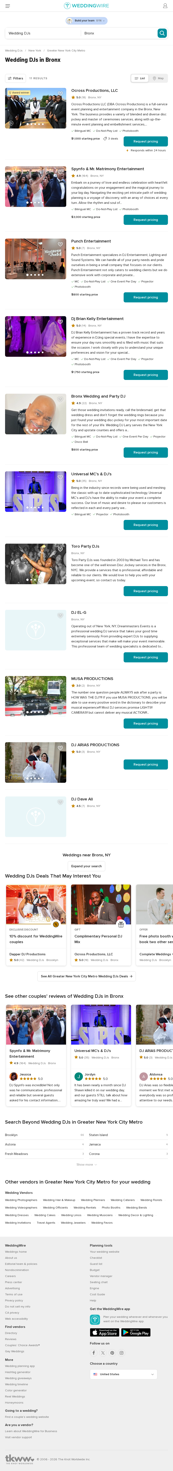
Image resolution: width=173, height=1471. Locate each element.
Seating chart (99, 1282)
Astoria (10, 1144)
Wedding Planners (93, 1200)
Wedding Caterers (123, 1200)
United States (109, 1374)
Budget (95, 1270)
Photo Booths (111, 1207)
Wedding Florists (151, 1200)
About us (11, 1258)
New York (35, 50)
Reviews (10, 1339)
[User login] (165, 6)
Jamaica (95, 1144)
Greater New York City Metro (66, 50)
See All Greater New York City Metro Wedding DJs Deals (84, 976)
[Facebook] (93, 1353)
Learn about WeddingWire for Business (31, 1431)
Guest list (96, 1264)
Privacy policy (14, 1300)
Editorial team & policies (21, 1264)
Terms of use (14, 1294)
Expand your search (86, 866)
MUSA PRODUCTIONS (92, 678)
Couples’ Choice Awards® (22, 1345)
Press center (13, 1282)
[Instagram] (121, 1353)
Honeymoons (14, 1402)
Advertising (12, 1288)
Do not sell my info (17, 1306)
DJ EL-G (78, 612)
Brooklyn (11, 1135)
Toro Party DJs (85, 546)
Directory (11, 1333)
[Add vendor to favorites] (60, 94)
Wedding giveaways (18, 1378)
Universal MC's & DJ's (91, 474)
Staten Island (98, 1135)
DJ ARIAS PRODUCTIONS (95, 744)
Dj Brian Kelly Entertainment (97, 318)
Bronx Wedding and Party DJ (98, 396)
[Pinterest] (112, 1353)
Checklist (96, 1258)
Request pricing (146, 141)
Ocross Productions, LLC (94, 90)
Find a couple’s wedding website (27, 1417)
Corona (94, 1154)
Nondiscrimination (17, 1270)
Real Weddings (15, 1396)
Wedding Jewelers (73, 1223)
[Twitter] (103, 1353)
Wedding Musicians (100, 1215)
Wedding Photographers (21, 1200)
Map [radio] (161, 78)
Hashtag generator (17, 1372)
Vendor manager (101, 1276)
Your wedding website (104, 1252)
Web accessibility (16, 1319)
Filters (18, 78)
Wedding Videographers (21, 1207)
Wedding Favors (102, 1223)
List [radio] (142, 78)
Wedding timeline (16, 1384)
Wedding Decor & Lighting (135, 1215)
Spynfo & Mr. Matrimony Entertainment (107, 168)
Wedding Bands (136, 1207)
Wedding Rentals (85, 1207)
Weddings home (16, 1252)
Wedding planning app (20, 1366)
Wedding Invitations (18, 1223)
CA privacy (12, 1312)
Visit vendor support (18, 1437)
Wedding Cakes (44, 1215)
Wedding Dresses (17, 1215)
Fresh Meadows (16, 1154)
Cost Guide (97, 1294)
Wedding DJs (14, 50)
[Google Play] (136, 1336)
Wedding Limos (71, 1215)
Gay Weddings (14, 1351)
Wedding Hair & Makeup (59, 1200)
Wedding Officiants (55, 1207)
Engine (94, 1288)
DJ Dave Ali (82, 799)
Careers (10, 1276)
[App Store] (104, 1336)
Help (93, 1300)
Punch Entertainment (91, 241)
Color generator (16, 1390)
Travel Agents (46, 1223)
